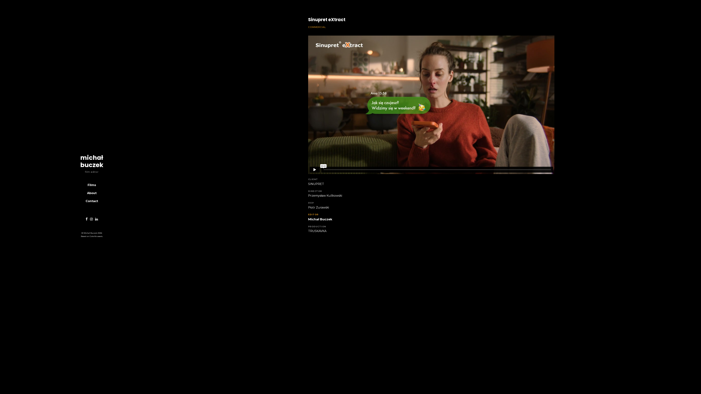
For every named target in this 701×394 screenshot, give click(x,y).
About (92, 193)
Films (92, 185)
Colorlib (93, 236)
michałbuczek (91, 161)
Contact (92, 201)
